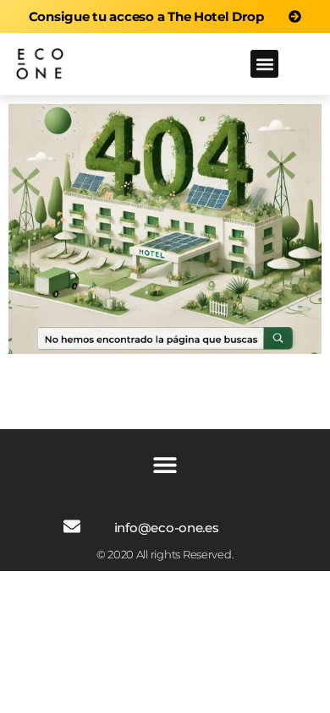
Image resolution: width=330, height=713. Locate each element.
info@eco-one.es (166, 528)
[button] (264, 64)
